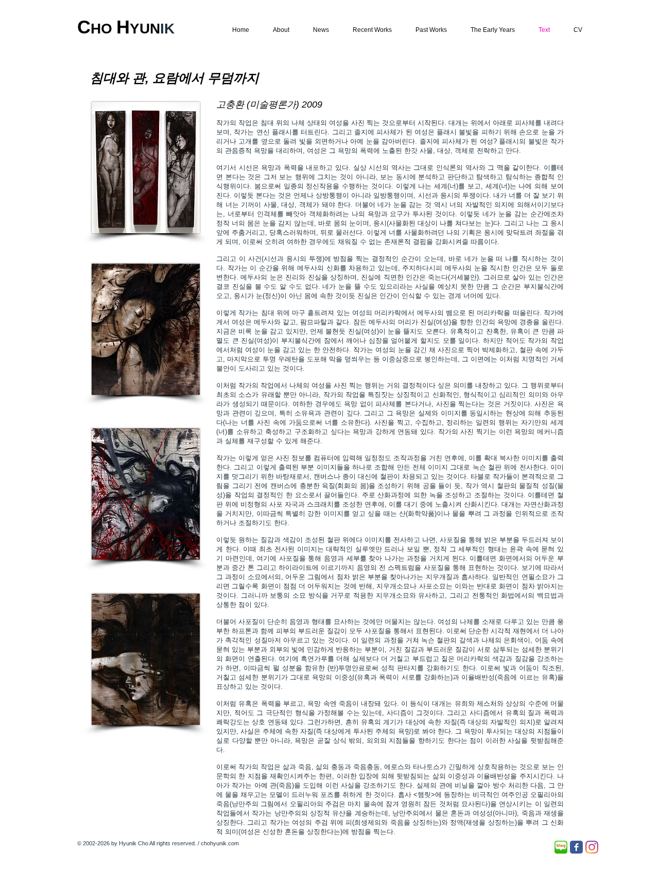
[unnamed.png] (560, 847)
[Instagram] (591, 847)
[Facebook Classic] (576, 847)
